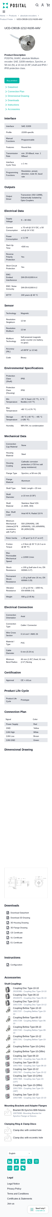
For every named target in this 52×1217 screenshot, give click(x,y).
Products (13, 16)
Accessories (14, 109)
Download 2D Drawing (20, 918)
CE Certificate (17, 933)
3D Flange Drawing (19, 928)
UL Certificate (16, 938)
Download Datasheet (20, 913)
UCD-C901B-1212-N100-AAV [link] (29, 19)
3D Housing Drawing (20, 923)
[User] (37, 5)
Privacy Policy (14, 1189)
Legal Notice (13, 1184)
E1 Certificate (16, 942)
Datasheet (13, 87)
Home (2, 16)
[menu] (3, 10)
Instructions (13, 105)
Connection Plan (16, 91)
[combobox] (19, 1153)
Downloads (13, 100)
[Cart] (48, 5)
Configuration (16, 965)
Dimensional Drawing (18, 96)
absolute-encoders (28, 16)
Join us (10, 1203)
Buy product (12, 80)
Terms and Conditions (18, 1194)
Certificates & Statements (19, 1198)
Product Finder (6, 19)
